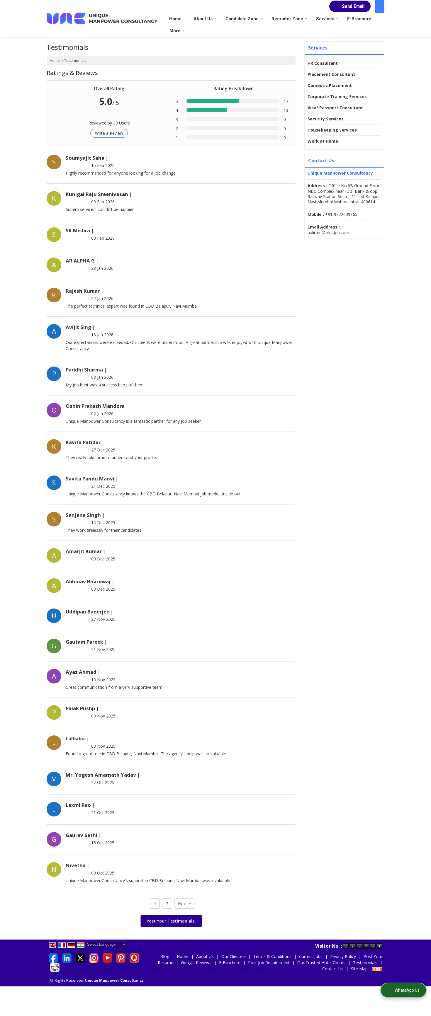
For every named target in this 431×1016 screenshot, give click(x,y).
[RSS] (377, 968)
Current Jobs (311, 956)
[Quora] (134, 957)
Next (184, 903)
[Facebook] (53, 957)
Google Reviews (196, 962)
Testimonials (365, 962)
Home (175, 18)
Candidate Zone (242, 18)
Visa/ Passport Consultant (335, 107)
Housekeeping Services (332, 130)
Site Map (359, 968)
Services (325, 18)
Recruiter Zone (287, 18)
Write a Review (109, 133)
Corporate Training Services (337, 96)
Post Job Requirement (269, 962)
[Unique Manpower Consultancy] (102, 19)
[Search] (379, 6)
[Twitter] (80, 957)
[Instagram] (94, 957)
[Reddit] (55, 967)
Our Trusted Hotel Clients (321, 962)
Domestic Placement (330, 85)
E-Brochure (359, 18)
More (174, 30)
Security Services (326, 119)
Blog (164, 956)
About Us (203, 18)
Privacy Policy (343, 956)
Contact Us (332, 968)
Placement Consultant (331, 74)
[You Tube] (107, 957)
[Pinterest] (120, 957)
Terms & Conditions (272, 956)
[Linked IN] (67, 957)
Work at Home (323, 141)
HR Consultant (323, 63)
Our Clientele (233, 956)
